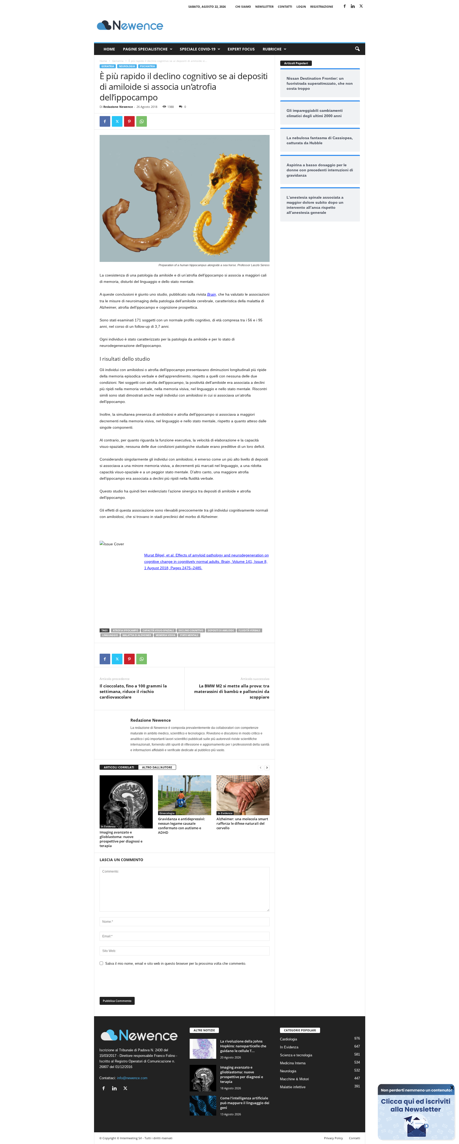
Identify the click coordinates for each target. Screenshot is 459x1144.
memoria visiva (165, 635)
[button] (357, 49)
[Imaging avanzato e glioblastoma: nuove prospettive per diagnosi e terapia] (126, 801)
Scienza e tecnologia (296, 1055)
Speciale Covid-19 (197, 49)
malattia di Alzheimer (136, 635)
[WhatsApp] (141, 121)
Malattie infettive (292, 1087)
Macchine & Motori (294, 1079)
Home (109, 49)
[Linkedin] (353, 6)
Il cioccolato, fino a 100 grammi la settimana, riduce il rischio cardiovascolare (133, 691)
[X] (361, 6)
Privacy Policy (333, 1138)
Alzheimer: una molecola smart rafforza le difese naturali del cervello (242, 823)
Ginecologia (167, 813)
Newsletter (264, 6)
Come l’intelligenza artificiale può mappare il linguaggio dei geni (244, 1103)
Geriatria (118, 61)
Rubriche (272, 49)
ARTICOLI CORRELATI (119, 767)
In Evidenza (108, 826)
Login (301, 6)
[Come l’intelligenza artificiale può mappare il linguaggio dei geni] (203, 1106)
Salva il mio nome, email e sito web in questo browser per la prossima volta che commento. (175, 964)
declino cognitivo (190, 630)
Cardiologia (288, 1039)
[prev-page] (260, 767)
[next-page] (267, 767)
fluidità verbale (249, 630)
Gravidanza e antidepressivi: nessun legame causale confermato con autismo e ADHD (181, 825)
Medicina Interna (292, 1063)
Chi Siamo (243, 6)
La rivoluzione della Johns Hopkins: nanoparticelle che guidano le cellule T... (243, 1046)
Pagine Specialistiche (145, 49)
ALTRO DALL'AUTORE (157, 767)
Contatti (285, 6)
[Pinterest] (129, 121)
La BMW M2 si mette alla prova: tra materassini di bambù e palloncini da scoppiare (231, 691)
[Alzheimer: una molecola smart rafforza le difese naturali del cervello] (243, 795)
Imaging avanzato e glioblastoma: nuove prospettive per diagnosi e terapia (121, 839)
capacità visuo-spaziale (158, 630)
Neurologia (127, 66)
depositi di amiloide (221, 630)
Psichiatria (147, 66)
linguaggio (110, 635)
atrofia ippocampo (125, 630)
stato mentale (189, 635)
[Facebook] (345, 6)
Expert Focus (241, 49)
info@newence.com (132, 1078)
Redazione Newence (118, 107)
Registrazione (321, 6)
